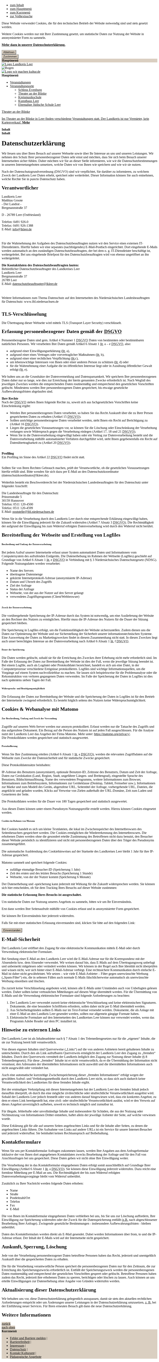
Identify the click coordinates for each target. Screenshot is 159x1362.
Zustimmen (10, 56)
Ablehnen (8, 52)
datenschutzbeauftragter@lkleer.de (34, 284)
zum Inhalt (17, 5)
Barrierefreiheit (20, 1342)
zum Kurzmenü (20, 12)
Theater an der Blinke (32, 93)
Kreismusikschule (29, 97)
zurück (6, 1323)
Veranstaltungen (20, 82)
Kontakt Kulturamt (22, 1353)
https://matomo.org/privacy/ (112, 734)
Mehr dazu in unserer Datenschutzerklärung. (33, 44)
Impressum (17, 1345)
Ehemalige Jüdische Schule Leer (39, 104)
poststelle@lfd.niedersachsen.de (33, 511)
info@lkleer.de (22, 229)
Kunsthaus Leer (28, 101)
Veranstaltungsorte (22, 86)
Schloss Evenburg (30, 90)
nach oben (8, 1327)
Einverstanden (11, 930)
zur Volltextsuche (21, 16)
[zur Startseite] (17, 64)
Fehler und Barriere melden (28, 1338)
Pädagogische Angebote (25, 1356)
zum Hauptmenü (21, 9)
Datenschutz (18, 1349)
